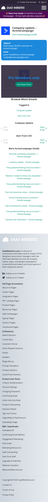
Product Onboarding (11, 404)
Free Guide (7, 443)
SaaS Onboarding (10, 452)
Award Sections (9, 335)
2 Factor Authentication (12, 383)
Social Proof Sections (11, 374)
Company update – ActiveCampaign (24, 162)
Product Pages (8, 305)
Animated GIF (8, 430)
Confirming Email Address (13, 434)
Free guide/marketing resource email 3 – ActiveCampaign (24, 168)
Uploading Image (9, 422)
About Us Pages (9, 287)
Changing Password (11, 391)
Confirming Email (9, 396)
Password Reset (9, 409)
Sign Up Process (9, 413)
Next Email (42, 128)
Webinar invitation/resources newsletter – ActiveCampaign (24, 177)
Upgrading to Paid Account (14, 417)
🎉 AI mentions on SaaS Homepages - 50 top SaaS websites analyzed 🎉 (24, 14)
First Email (5, 128)
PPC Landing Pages (10, 301)
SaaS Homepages (10, 314)
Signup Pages (8, 318)
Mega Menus (8, 361)
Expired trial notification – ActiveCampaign (24, 219)
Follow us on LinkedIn (15, 273)
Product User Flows (11, 379)
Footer (5, 352)
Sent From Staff (9, 456)
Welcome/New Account (12, 469)
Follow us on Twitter (15, 277)
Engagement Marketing (12, 439)
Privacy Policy (8, 495)
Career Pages (8, 292)
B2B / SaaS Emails (10, 426)
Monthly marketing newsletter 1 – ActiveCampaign (24, 155)
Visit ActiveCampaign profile (24, 34)
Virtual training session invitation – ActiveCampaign (24, 199)
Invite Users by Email (11, 400)
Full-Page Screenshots (12, 284)
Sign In (43, 2)
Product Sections (9, 370)
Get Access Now (24, 84)
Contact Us (7, 485)
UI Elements (8, 331)
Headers (6, 357)
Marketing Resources (11, 447)
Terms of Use (8, 490)
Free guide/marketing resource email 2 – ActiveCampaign (24, 185)
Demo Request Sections (12, 348)
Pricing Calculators (10, 366)
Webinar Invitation (10, 465)
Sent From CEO (24, 116)
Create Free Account (28, 2)
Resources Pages (9, 309)
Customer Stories (10, 344)
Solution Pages (8, 322)
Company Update (24, 110)
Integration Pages (10, 296)
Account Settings (9, 387)
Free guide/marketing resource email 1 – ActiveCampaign (24, 212)
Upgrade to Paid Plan (11, 461)
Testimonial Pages (10, 327)
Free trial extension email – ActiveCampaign (24, 192)
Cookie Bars (7, 339)
